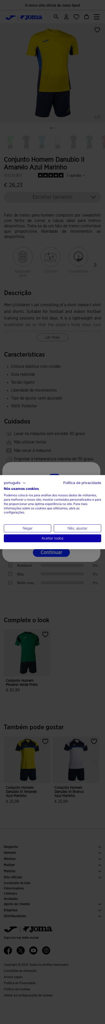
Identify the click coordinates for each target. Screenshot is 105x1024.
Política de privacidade (82, 482)
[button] (15, 483)
